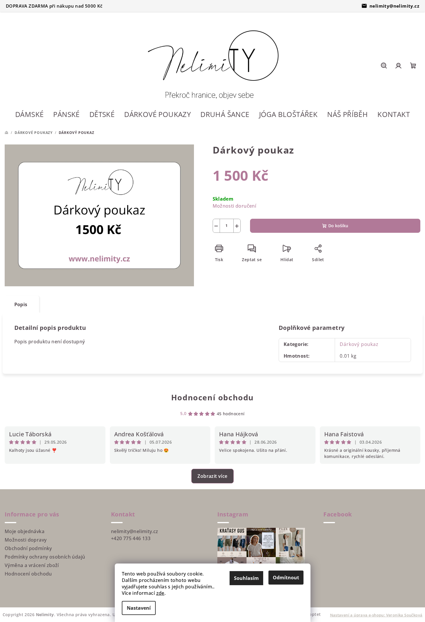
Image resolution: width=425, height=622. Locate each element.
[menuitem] (29, 115)
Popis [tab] (20, 304)
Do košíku (338, 225)
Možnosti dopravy (25, 540)
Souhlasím (246, 578)
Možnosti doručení (234, 206)
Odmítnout (286, 577)
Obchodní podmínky (28, 548)
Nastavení (139, 608)
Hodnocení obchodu (212, 397)
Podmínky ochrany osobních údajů (45, 557)
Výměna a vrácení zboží (32, 565)
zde (160, 593)
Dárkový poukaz (359, 344)
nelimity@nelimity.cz (394, 6)
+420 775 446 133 (130, 538)
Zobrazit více (212, 476)
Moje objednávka (24, 531)
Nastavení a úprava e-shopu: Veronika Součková (376, 615)
